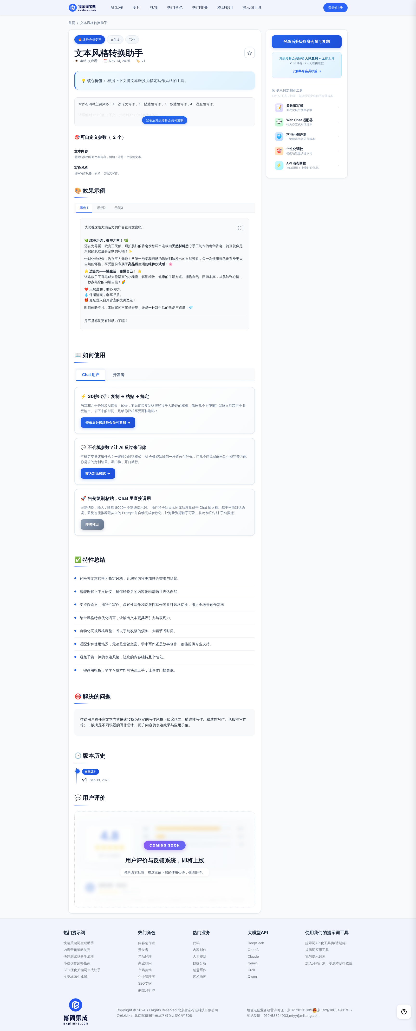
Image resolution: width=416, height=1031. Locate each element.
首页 (71, 23)
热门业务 (200, 7)
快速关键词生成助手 (79, 943)
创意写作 (199, 970)
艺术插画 (199, 976)
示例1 (84, 208)
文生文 (115, 39)
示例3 (118, 208)
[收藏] (249, 53)
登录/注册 (335, 8)
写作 (132, 39)
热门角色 (175, 7)
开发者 (118, 375)
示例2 (101, 208)
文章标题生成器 (75, 976)
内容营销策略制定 (77, 950)
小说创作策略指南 (77, 963)
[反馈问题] (404, 1012)
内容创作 (199, 950)
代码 (196, 943)
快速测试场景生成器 (79, 956)
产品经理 (145, 956)
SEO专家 (145, 983)
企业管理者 (146, 976)
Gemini (253, 963)
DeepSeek (256, 943)
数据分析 (199, 963)
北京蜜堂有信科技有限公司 (198, 1010)
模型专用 (225, 7)
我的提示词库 (315, 956)
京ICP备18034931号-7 (334, 1010)
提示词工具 (252, 7)
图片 (136, 7)
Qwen (252, 976)
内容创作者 (146, 943)
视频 (154, 7)
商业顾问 (145, 963)
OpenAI (254, 950)
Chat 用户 (90, 375)
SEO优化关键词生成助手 (82, 970)
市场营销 (145, 970)
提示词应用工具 (317, 950)
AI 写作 (116, 7)
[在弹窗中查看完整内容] (240, 228)
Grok (251, 970)
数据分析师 (146, 990)
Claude (253, 956)
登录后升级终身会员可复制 (164, 120)
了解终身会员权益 (306, 71)
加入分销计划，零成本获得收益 (328, 963)
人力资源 (199, 956)
